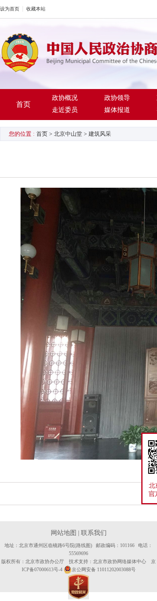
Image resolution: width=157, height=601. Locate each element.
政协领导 (117, 97)
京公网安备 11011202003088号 (104, 569)
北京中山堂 (68, 134)
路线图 (83, 545)
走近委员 (65, 109)
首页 (23, 104)
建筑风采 (100, 134)
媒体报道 (117, 109)
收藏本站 (35, 9)
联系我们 (94, 532)
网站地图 (63, 532)
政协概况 (65, 97)
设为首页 (9, 9)
